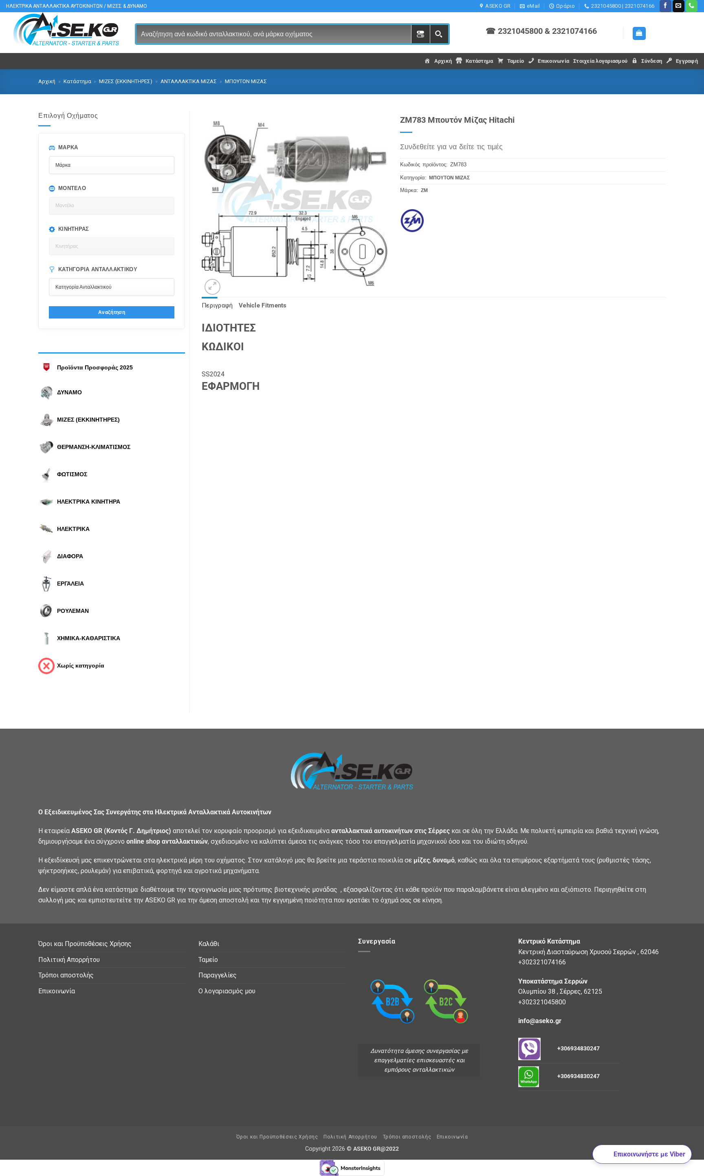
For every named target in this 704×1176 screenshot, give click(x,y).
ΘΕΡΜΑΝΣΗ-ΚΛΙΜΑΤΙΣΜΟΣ (93, 447)
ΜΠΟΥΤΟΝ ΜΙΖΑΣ (246, 81)
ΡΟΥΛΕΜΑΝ (73, 611)
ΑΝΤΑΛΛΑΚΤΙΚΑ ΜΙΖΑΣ (189, 81)
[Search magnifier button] (439, 34)
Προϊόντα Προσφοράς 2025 (95, 367)
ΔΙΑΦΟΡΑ (70, 556)
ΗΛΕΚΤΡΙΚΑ (73, 529)
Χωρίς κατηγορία (80, 665)
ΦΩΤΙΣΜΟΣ (72, 474)
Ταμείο (208, 960)
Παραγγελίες (217, 975)
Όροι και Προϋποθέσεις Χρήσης (85, 944)
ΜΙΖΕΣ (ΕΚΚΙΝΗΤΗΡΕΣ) (125, 81)
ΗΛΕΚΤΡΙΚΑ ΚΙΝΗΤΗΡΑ (88, 501)
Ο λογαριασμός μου (226, 991)
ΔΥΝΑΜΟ (69, 392)
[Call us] (691, 6)
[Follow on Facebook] (665, 6)
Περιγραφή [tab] (217, 305)
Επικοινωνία (56, 991)
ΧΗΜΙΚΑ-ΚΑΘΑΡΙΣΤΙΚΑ (88, 638)
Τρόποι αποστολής (66, 975)
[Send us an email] (678, 6)
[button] (639, 33)
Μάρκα (68, 147)
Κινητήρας (73, 229)
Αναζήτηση (111, 312)
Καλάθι (208, 944)
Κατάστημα (77, 81)
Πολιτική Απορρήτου (69, 960)
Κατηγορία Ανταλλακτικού (97, 269)
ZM (424, 190)
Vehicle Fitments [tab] (263, 305)
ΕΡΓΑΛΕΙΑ (70, 583)
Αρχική (46, 81)
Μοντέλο (72, 188)
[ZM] (416, 217)
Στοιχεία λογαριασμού (600, 61)
